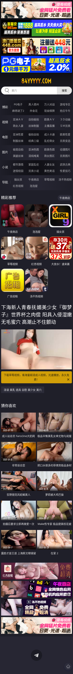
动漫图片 (65, 149)
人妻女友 (49, 164)
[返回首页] (68, 666)
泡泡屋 (34, 186)
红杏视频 (18, 186)
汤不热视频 (65, 179)
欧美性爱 (65, 134)
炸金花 (34, 110)
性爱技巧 (65, 171)
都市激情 (18, 164)
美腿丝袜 (18, 156)
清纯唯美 (33, 156)
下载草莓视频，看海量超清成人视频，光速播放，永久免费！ (36, 377)
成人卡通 (49, 134)
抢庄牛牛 (65, 110)
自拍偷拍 (33, 119)
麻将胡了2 (18, 110)
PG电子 (18, 104)
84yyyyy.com (36, 81)
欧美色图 (49, 149)
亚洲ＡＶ (18, 119)
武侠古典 (65, 164)
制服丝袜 (18, 141)
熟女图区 (49, 156)
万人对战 (49, 104)
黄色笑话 (49, 171)
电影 (5, 137)
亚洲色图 (33, 149)
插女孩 (18, 179)
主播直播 (49, 126)
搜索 (64, 90)
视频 (5, 122)
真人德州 (33, 104)
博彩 (5, 107)
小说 (5, 167)
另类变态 (65, 141)
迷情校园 (18, 171)
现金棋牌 (49, 110)
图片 (5, 152)
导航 (5, 182)
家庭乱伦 (33, 164)
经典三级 (33, 141)
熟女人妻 (18, 126)
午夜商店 (33, 179)
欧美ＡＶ (49, 119)
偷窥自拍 (18, 149)
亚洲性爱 (18, 134)
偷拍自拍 (33, 134)
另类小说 (33, 171)
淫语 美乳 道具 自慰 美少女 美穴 (23, 390)
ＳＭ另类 (65, 126)
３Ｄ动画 (65, 119)
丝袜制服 (33, 126)
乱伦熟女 (49, 141)
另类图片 (65, 156)
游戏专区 (65, 104)
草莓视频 (49, 179)
